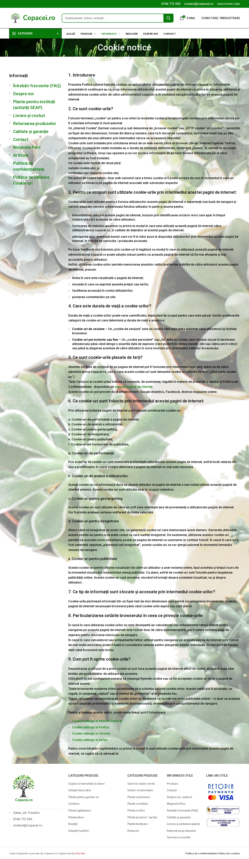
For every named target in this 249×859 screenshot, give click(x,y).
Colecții (172, 790)
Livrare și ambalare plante (183, 824)
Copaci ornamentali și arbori (86, 783)
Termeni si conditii (179, 837)
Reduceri (132, 33)
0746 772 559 (170, 4)
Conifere (73, 803)
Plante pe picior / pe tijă (142, 817)
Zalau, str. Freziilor (26, 813)
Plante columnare (138, 797)
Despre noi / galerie (179, 797)
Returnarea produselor (34, 123)
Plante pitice (76, 817)
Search (168, 18)
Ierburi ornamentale (140, 790)
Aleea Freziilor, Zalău (228, 4)
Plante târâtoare (137, 824)
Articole (20, 155)
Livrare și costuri (29, 115)
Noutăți (73, 824)
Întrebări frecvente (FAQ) (37, 85)
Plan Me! (80, 853)
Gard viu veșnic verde (141, 783)
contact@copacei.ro (198, 4)
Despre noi (150, 33)
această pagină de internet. (134, 387)
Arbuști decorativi (79, 790)
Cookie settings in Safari (90, 740)
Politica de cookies (228, 853)
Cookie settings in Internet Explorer (97, 721)
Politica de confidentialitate (201, 853)
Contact (169, 33)
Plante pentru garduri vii (83, 797)
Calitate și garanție (30, 131)
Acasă (70, 33)
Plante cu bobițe (137, 803)
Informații (109, 33)
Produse (86, 33)
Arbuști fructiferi (78, 830)
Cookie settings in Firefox (90, 727)
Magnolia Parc (27, 147)
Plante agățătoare (79, 810)
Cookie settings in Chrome (91, 733)
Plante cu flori (136, 810)
